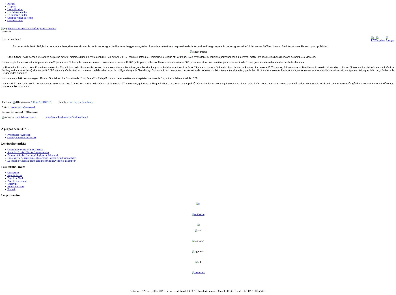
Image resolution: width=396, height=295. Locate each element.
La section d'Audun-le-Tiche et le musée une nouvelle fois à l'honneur (41, 160)
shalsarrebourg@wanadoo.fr (23, 107)
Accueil (11, 3)
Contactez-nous (15, 20)
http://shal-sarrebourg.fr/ (25, 117)
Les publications (15, 9)
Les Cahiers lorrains (17, 12)
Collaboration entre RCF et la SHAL (25, 149)
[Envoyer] (390, 40)
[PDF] (373, 40)
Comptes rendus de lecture (20, 17)
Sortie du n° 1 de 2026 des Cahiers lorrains (28, 152)
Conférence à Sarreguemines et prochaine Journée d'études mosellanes (41, 158)
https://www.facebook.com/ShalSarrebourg (67, 117)
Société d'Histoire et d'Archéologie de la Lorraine (32, 28)
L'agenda (11, 6)
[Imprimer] (380, 40)
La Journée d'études (17, 15)
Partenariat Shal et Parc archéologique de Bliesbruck (32, 155)
